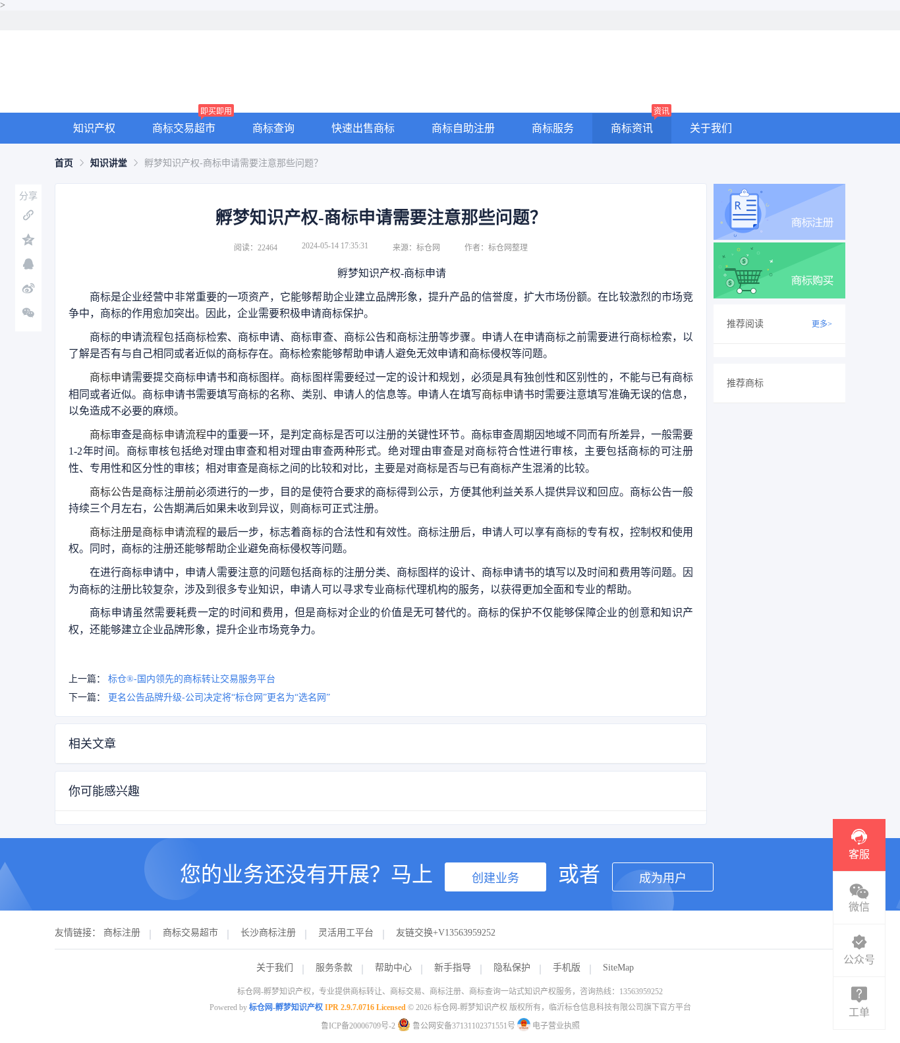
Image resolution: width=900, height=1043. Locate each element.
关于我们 (711, 128)
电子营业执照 (555, 1025)
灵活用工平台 (346, 933)
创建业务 (495, 878)
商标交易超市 (183, 128)
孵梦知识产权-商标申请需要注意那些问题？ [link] (233, 163)
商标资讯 (632, 128)
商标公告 (111, 491)
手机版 (566, 968)
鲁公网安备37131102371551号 (463, 1025)
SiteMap (618, 968)
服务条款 (334, 968)
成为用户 (663, 878)
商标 (100, 434)
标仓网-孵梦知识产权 (286, 1007)
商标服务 (553, 128)
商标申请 (111, 377)
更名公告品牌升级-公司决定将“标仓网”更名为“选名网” (219, 697)
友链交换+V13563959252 (445, 933)
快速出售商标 (363, 128)
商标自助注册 (463, 128)
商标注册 (111, 532)
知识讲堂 (108, 163)
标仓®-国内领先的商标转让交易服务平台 (191, 679)
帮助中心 (393, 968)
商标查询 (273, 128)
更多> (822, 324)
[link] (64, 163)
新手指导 (452, 968)
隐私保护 (511, 968)
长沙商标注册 (268, 933)
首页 (64, 163)
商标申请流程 (174, 434)
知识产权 (94, 128)
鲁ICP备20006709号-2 (358, 1025)
